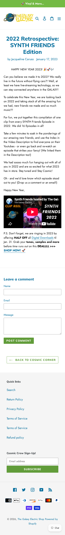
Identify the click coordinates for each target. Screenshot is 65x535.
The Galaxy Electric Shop (31, 519)
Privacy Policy (15, 409)
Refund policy (15, 437)
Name (7, 286)
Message (8, 315)
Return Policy (15, 399)
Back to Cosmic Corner (35, 360)
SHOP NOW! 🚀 (14, 250)
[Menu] (59, 18)
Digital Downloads (43, 238)
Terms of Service (17, 418)
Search (11, 390)
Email (7, 300)
